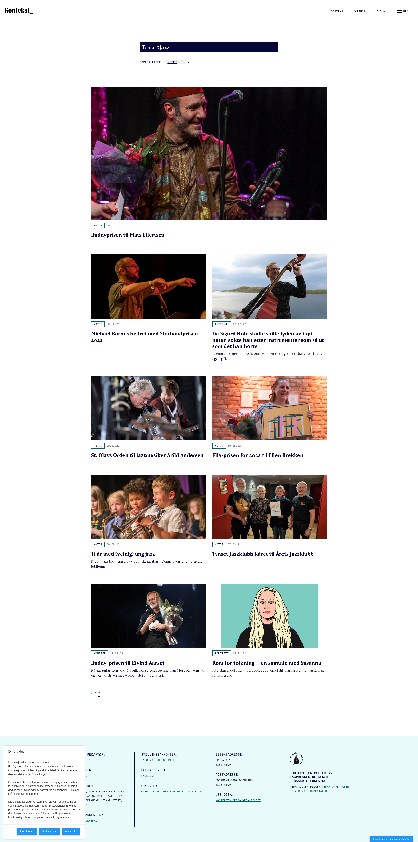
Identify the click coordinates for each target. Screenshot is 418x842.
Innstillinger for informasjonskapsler (391, 839)
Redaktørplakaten (335, 786)
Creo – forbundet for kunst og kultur (171, 791)
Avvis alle (70, 831)
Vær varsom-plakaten (311, 791)
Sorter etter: (151, 62)
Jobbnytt (360, 10)
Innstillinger (26, 831)
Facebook (148, 775)
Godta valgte (49, 831)
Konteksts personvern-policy (238, 800)
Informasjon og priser (159, 760)
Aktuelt (337, 10)
